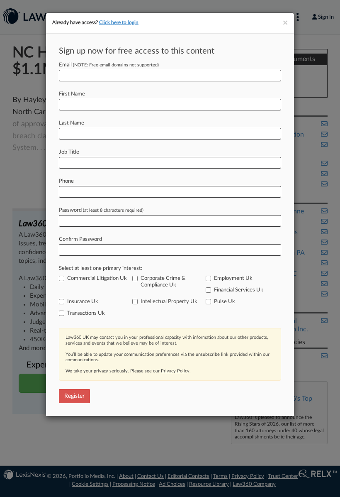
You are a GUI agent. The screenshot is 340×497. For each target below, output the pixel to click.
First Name (72, 94)
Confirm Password (80, 239)
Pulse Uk (224, 301)
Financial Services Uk (238, 290)
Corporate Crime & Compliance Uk (163, 282)
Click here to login (118, 22)
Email (109, 65)
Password (101, 210)
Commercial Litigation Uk (97, 278)
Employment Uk (233, 278)
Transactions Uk (86, 313)
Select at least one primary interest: (100, 268)
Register (74, 396)
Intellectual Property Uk (169, 301)
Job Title (69, 152)
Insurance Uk (82, 301)
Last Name (71, 123)
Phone (66, 181)
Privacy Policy (175, 371)
